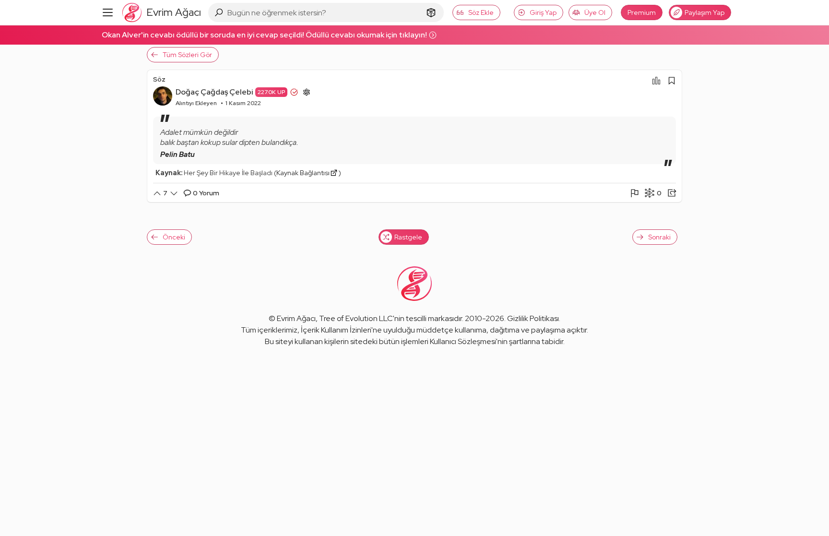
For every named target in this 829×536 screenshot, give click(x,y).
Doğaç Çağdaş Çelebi (214, 92)
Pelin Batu (177, 154)
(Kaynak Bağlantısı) (307, 172)
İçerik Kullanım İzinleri (336, 330)
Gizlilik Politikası (533, 318)
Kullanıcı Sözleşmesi (463, 341)
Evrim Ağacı (296, 318)
